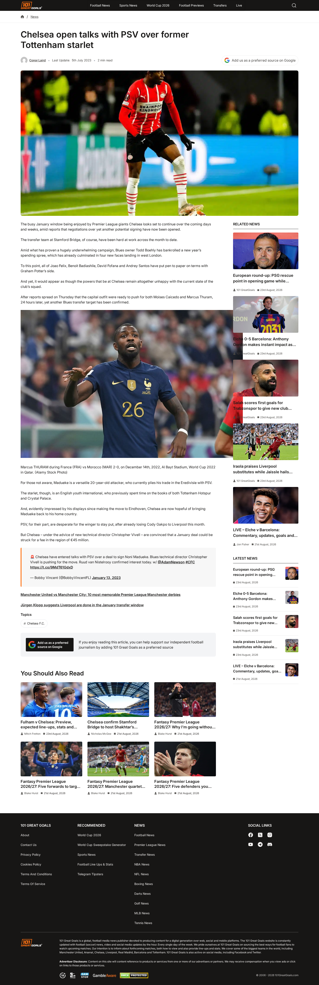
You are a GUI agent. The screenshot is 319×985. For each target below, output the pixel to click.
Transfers (220, 5)
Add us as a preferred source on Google (264, 60)
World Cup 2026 (158, 5)
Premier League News (149, 845)
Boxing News (143, 884)
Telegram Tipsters (90, 874)
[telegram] (260, 844)
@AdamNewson (171, 562)
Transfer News (144, 854)
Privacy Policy (31, 854)
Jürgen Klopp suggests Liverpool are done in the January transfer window (82, 605)
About (25, 835)
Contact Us (28, 845)
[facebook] (250, 834)
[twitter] (260, 834)
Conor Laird (37, 60)
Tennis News (143, 923)
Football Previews (191, 5)
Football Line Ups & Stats (95, 864)
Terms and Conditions (36, 874)
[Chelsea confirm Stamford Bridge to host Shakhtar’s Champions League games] (118, 699)
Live (239, 5)
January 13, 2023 (106, 577)
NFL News (141, 874)
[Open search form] (294, 5)
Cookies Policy (31, 864)
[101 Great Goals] (35, 959)
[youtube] (250, 844)
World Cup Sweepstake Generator (101, 845)
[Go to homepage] (31, 5)
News (34, 16)
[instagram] (269, 834)
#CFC (190, 562)
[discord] (269, 844)
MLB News (142, 913)
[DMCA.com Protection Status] (134, 977)
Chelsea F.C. (36, 623)
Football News (100, 5)
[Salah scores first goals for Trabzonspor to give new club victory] (265, 378)
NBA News (141, 864)
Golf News (141, 903)
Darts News (142, 893)
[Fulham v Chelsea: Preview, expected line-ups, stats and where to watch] (51, 699)
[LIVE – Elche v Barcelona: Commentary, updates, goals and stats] (265, 505)
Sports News (128, 5)
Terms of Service (33, 884)
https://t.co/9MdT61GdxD (51, 567)
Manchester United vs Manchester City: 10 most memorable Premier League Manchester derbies (101, 594)
